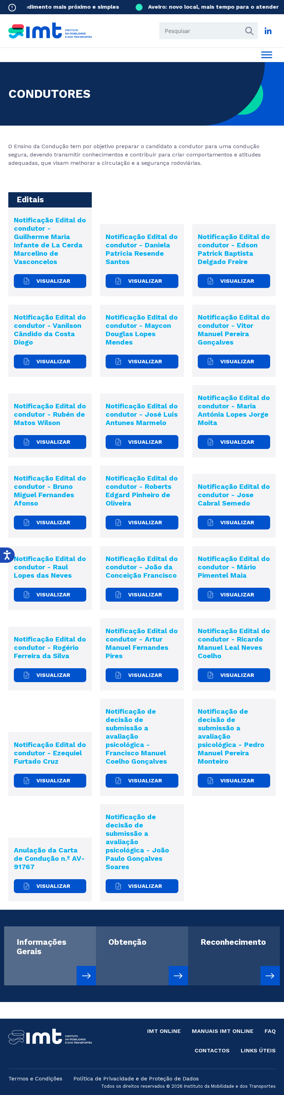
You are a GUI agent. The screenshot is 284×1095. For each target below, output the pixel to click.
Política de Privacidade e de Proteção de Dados (136, 1078)
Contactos (212, 1050)
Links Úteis (258, 1050)
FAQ (270, 1031)
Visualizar (53, 281)
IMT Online (164, 1031)
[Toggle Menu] (266, 54)
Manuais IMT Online (223, 1031)
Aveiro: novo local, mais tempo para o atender (207, 6)
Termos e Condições (35, 1078)
